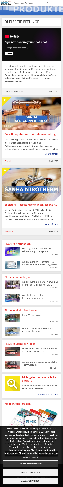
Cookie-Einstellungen (30, 463)
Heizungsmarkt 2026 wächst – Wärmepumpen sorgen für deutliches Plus (37, 251)
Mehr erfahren (51, 154)
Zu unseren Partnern (48, 394)
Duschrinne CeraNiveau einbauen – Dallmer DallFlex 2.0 (39, 350)
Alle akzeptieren (30, 481)
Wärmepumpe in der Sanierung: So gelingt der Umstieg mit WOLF (40, 283)
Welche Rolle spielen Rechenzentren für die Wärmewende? (33, 298)
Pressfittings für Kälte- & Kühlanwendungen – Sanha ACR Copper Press (31, 134)
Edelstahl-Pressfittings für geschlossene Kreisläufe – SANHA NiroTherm (31, 204)
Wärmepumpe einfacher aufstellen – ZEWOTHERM (40, 363)
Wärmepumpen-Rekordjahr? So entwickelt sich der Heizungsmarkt (40, 263)
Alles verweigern (30, 472)
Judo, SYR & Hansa (31, 315)
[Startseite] (6, 3)
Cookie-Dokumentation (31, 457)
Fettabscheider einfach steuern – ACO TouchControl (39, 330)
